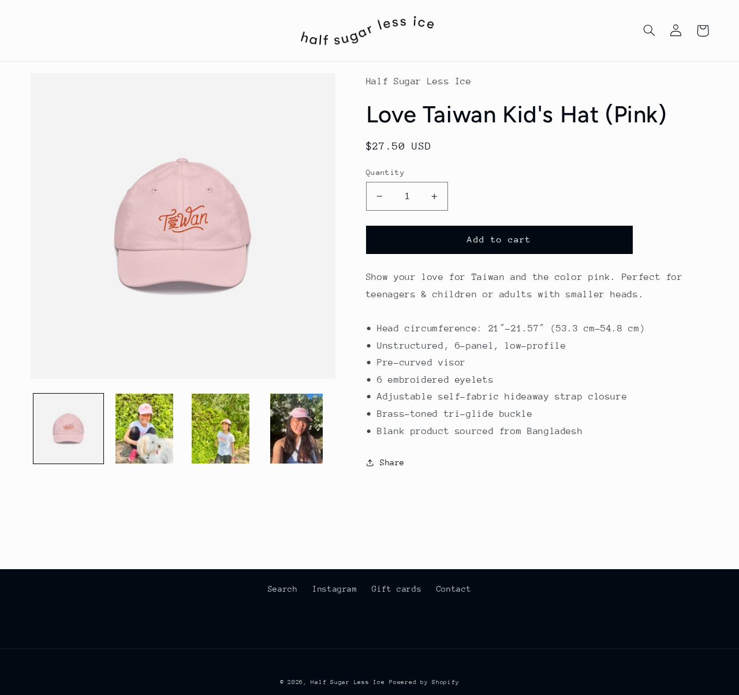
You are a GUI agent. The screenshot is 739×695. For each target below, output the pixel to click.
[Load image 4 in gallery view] (296, 429)
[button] (649, 30)
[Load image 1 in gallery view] (68, 429)
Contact (453, 588)
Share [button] (392, 462)
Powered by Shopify (424, 682)
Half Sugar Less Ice (348, 682)
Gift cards (396, 588)
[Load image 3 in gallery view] (220, 429)
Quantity (385, 172)
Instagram (334, 588)
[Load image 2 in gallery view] (144, 429)
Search (283, 588)
